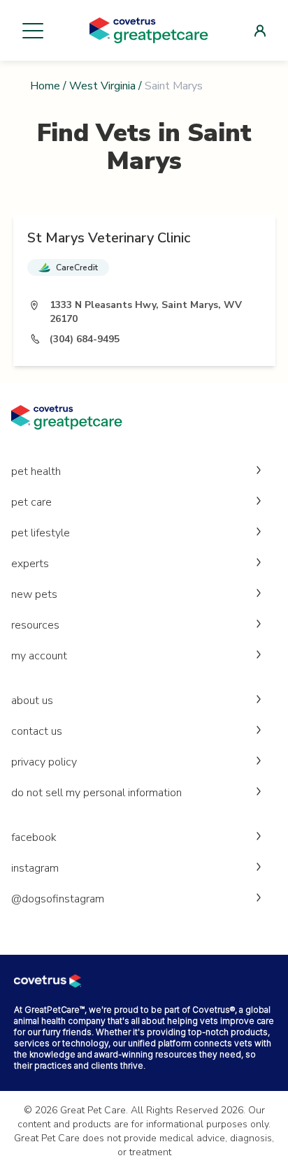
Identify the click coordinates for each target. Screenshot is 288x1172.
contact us (36, 731)
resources (35, 625)
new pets (34, 594)
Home (45, 86)
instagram (35, 868)
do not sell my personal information (96, 792)
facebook (34, 837)
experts (30, 563)
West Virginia (102, 86)
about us (32, 700)
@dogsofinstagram (57, 899)
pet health (36, 471)
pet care (31, 502)
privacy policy (44, 762)
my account (39, 656)
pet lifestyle (40, 533)
